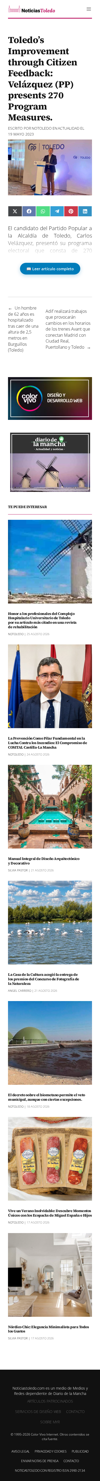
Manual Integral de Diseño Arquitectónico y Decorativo (43, 861)
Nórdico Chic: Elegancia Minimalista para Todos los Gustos (48, 1329)
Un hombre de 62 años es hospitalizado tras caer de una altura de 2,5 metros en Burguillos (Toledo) (23, 329)
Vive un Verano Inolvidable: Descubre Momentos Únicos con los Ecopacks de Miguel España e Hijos (50, 1213)
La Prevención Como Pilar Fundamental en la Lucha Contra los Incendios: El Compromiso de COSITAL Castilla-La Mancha (47, 742)
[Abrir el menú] (89, 9)
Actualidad (68, 128)
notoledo (42, 128)
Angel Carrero (19, 991)
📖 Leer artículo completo (50, 268)
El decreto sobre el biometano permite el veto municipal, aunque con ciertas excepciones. (46, 1097)
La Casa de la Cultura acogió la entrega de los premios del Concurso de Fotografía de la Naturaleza (43, 979)
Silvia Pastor (18, 870)
